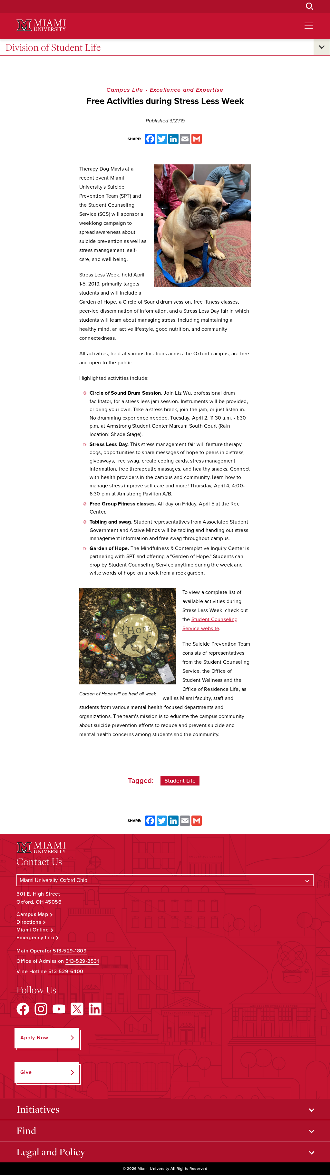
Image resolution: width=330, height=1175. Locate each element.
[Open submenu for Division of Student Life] (322, 47)
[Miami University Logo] (40, 25)
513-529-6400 (65, 971)
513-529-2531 (82, 961)
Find (26, 1130)
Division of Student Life (53, 47)
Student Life (180, 780)
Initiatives (38, 1109)
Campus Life (124, 89)
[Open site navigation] (309, 26)
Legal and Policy (50, 1151)
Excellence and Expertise (187, 89)
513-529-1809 (70, 951)
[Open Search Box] (310, 6)
